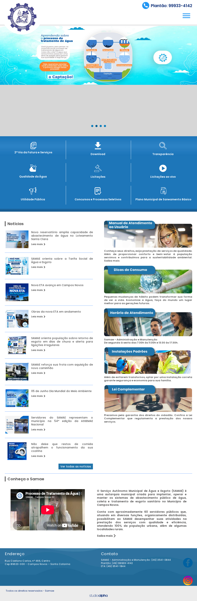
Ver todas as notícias (75, 466)
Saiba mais (105, 536)
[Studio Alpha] (98, 595)
